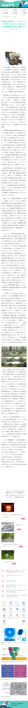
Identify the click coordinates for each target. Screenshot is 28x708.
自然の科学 (7, 17)
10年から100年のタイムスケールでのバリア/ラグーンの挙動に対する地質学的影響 (15, 496)
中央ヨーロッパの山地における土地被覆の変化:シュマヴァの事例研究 (15, 492)
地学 (14, 17)
